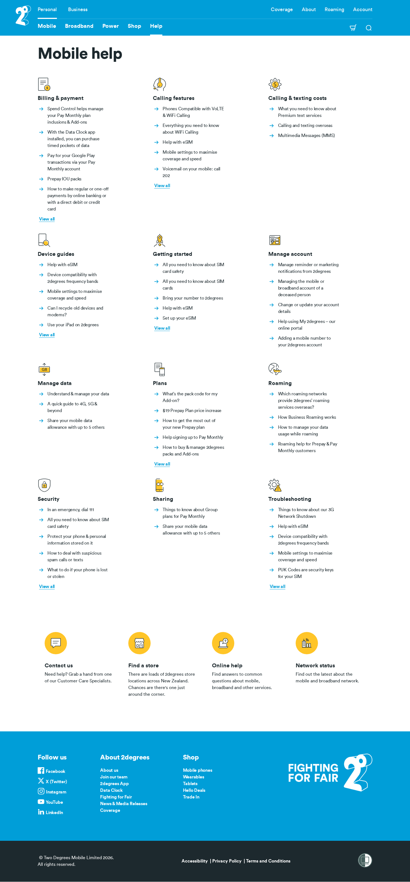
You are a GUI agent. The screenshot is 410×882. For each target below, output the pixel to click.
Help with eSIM (178, 142)
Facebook (55, 771)
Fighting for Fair (116, 797)
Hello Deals (194, 790)
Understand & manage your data (78, 394)
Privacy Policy (227, 861)
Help (156, 26)
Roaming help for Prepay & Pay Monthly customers (307, 447)
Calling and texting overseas (305, 125)
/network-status (330, 663)
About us (109, 770)
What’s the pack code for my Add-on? (190, 397)
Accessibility (195, 861)
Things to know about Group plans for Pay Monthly (190, 513)
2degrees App (114, 783)
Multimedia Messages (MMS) (306, 135)
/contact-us (79, 663)
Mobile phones (197, 770)
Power (110, 26)
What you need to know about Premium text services (307, 112)
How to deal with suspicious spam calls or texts (74, 556)
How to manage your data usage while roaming (303, 430)
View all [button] (47, 219)
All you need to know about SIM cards (193, 284)
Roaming (334, 9)
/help (246, 663)
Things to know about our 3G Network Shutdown (306, 513)
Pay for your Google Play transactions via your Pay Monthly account (71, 162)
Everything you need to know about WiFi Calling (191, 128)
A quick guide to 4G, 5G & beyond (72, 407)
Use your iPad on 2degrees (73, 325)
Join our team (113, 777)
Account (362, 9)
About (309, 9)
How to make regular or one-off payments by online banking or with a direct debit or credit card (77, 199)
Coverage (282, 9)
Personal (47, 9)
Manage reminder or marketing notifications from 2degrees (308, 268)
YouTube (54, 802)
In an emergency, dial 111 (70, 510)
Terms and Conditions (268, 861)
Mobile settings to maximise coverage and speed (190, 155)
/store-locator (163, 663)
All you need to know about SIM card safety (193, 268)
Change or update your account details (308, 308)
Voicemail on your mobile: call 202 (191, 172)
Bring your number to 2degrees (193, 298)
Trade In (191, 797)
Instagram (56, 792)
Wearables (193, 777)
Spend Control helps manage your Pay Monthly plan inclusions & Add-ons (75, 115)
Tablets (190, 783)
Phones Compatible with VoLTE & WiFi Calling (193, 112)
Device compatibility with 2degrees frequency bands (72, 278)
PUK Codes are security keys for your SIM (306, 573)
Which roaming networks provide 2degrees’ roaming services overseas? (303, 401)
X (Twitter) (56, 782)
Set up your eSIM (179, 318)
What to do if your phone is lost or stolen (77, 573)
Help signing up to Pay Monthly (193, 437)
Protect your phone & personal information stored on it (76, 539)
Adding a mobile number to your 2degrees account (304, 341)
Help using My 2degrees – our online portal (307, 324)
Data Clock (111, 790)
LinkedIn (54, 812)
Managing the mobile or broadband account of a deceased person (301, 288)
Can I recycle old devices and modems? (75, 311)
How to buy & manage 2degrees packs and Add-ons (193, 450)
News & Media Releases (123, 804)
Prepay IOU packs (64, 179)
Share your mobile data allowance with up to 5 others (76, 424)
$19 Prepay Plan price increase (192, 410)
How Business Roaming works (307, 417)
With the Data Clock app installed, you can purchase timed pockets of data (73, 139)
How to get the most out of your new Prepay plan (189, 424)
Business (78, 9)
